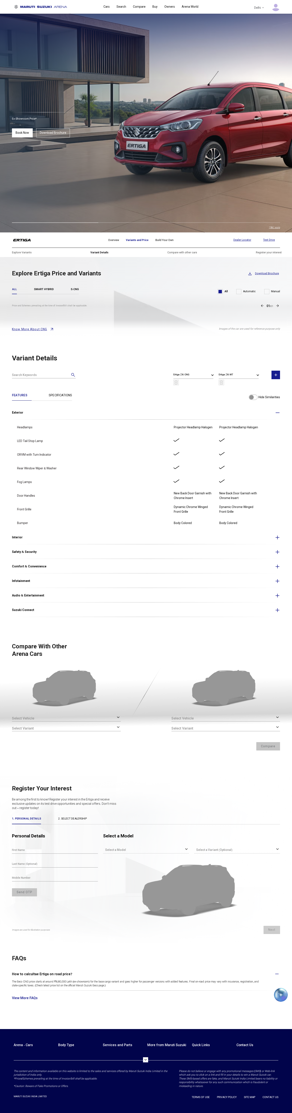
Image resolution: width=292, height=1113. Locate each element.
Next (271, 929)
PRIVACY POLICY (227, 1097)
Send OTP (24, 892)
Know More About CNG (29, 329)
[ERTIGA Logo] (24, 240)
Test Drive (269, 239)
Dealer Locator (242, 239)
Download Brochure (53, 132)
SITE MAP (249, 1097)
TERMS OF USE (201, 1097)
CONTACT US (270, 1097)
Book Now (22, 132)
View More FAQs (25, 998)
